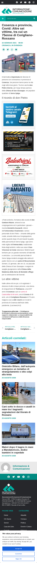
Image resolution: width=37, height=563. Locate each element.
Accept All (18, 548)
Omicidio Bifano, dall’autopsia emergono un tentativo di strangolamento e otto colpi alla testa (18, 370)
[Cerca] (34, 18)
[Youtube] (25, 2)
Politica (23, 523)
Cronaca (6, 45)
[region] (18, 546)
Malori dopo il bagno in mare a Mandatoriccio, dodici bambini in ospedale (17, 450)
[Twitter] (21, 2)
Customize (18, 554)
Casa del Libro (9, 526)
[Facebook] (17, 2)
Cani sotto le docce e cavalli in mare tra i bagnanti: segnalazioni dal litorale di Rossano (18, 410)
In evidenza (17, 45)
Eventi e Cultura (26, 526)
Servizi (6, 523)
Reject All (18, 559)
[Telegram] (29, 2)
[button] (2, 2)
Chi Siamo (7, 519)
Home (6, 515)
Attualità (23, 515)
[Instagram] (33, 2)
